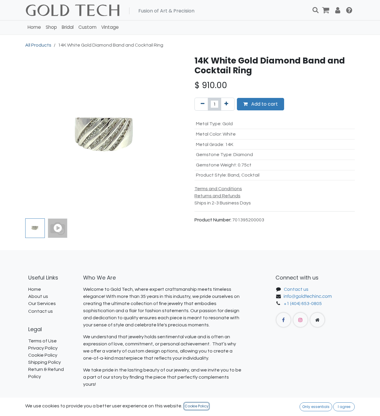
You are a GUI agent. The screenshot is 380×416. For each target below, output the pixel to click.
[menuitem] (34, 27)
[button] (33, 136)
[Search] (316, 10)
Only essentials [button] (316, 406)
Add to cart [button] (264, 104)
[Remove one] (202, 104)
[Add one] (226, 104)
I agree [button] (344, 406)
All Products (38, 45)
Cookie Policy (196, 406)
